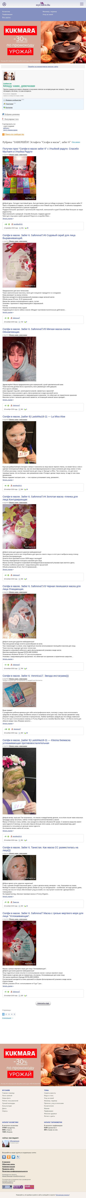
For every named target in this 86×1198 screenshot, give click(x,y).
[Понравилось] (9, 225)
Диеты (4, 1108)
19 (27, 489)
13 (27, 906)
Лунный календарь (8, 1103)
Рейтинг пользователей (10, 1101)
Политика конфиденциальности (15, 1171)
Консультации (7, 1106)
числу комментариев (10, 130)
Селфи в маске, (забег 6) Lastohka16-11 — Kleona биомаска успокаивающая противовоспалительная (36, 742)
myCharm (6, 1090)
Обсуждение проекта (62, 1195)
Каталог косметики (10, 1122)
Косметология (49, 1106)
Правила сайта (8, 1169)
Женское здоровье (50, 1113)
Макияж (46, 1108)
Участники (9, 104)
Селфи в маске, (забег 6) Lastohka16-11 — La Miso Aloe (34, 416)
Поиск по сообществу (14, 134)
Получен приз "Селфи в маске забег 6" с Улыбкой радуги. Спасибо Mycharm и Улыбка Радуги (41, 150)
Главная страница (8, 1093)
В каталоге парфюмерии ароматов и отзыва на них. (53, 1128)
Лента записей (7, 1095)
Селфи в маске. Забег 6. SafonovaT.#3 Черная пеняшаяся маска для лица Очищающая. (42, 588)
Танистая (16, 902)
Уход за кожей (48, 14)
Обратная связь (8, 1164)
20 (27, 733)
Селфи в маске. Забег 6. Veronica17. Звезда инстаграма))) (36, 675)
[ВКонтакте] (4, 1157)
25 (27, 228)
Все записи (76, 142)
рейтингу (6, 128)
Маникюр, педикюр (50, 11)
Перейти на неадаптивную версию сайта (43, 66)
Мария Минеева (7, 1176)
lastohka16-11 (18, 224)
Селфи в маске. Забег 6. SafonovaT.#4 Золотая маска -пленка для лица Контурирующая (40, 498)
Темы (46, 1090)
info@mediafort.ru (7, 1182)
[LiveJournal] (18, 1157)
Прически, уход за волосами (54, 1103)
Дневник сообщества (13, 100)
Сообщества (7, 83)
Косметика (6, 11)
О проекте (6, 1162)
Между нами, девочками (18, 154)
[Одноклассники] (9, 1157)
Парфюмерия (7, 14)
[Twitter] (13, 1157)
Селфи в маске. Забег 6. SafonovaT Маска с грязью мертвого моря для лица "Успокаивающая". (43, 915)
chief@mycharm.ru (19, 1176)
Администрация (8, 1166)
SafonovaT (16, 318)
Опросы (5, 1111)
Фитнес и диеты (49, 1116)
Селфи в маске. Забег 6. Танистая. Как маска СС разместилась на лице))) (40, 849)
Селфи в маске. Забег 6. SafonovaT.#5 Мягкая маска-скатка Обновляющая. (36, 330)
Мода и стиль (48, 1095)
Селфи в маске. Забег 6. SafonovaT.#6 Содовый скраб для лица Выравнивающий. (39, 237)
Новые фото (6, 1098)
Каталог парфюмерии (53, 1122)
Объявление (14, 1141)
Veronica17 (17, 729)
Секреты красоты (50, 1093)
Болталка (9, 107)
